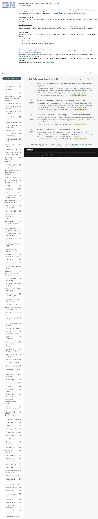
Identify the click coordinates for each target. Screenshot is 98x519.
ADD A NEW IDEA (13, 78)
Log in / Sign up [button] (89, 73)
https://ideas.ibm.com (78, 13)
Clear (19, 83)
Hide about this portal (25, 5)
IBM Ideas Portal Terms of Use (83, 144)
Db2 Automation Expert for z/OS (56, 95)
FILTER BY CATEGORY (11, 83)
